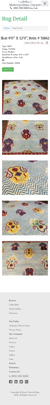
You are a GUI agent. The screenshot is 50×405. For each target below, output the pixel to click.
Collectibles (14, 305)
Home (6, 28)
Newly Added (15, 309)
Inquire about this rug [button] (34, 43)
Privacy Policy (15, 330)
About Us (13, 338)
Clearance (13, 313)
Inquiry (12, 347)
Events (12, 351)
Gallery (12, 355)
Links (11, 359)
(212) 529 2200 (20, 376)
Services (12, 343)
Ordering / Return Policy (19, 326)
